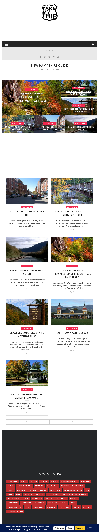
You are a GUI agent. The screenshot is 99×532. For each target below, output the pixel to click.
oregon (49, 498)
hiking (10, 494)
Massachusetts (78, 88)
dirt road (21, 490)
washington (38, 507)
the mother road (15, 507)
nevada (26, 498)
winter (76, 507)
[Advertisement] (50, 31)
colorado (39, 486)
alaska (24, 481)
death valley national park (72, 486)
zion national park (15, 511)
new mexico (37, 498)
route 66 (74, 498)
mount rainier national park (74, 494)
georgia (43, 490)
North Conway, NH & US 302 (72, 333)
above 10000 (12, 481)
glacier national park (73, 490)
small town (53, 503)
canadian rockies (24, 486)
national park (13, 498)
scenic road (40, 503)
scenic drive (26, 503)
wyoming (87, 507)
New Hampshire (31, 89)
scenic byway (13, 503)
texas (72, 503)
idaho (18, 494)
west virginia (64, 507)
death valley (52, 486)
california (85, 481)
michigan (28, 494)
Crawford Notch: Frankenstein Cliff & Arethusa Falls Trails (31, 97)
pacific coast (61, 498)
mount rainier (53, 494)
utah (27, 507)
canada (11, 486)
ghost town (55, 490)
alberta (33, 481)
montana (40, 494)
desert (10, 490)
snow (64, 503)
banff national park (69, 481)
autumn (54, 481)
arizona (44, 481)
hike (87, 490)
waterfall (51, 507)
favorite (32, 490)
